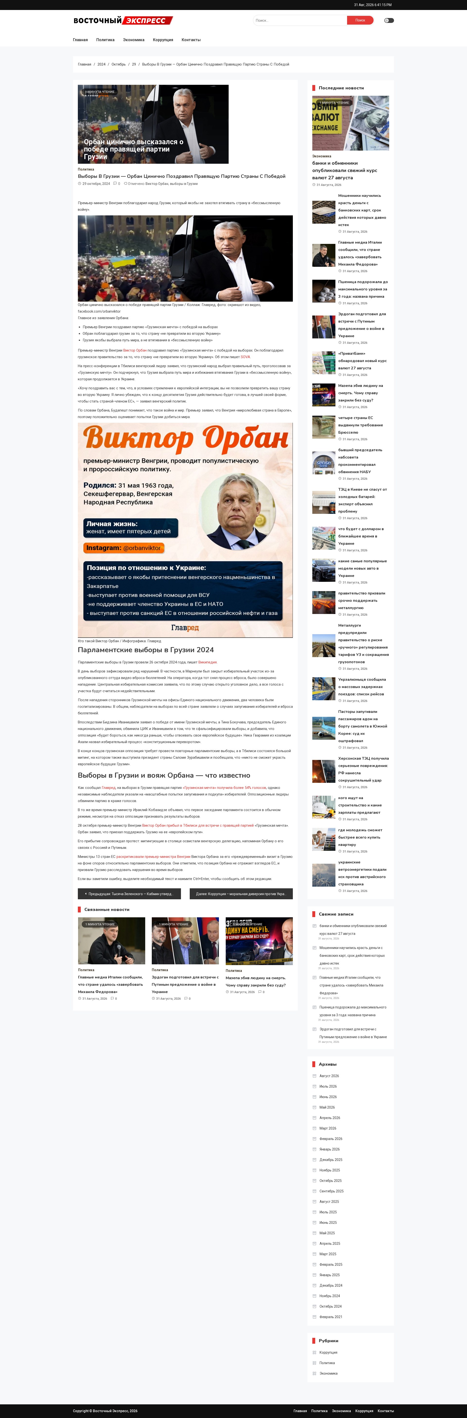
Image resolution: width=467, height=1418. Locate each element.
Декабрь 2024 (331, 1285)
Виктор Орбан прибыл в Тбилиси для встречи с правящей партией (198, 825)
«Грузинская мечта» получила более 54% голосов (224, 788)
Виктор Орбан (156, 184)
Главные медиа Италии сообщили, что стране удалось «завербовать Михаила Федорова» (110, 985)
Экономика (133, 40)
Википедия (207, 662)
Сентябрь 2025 (332, 1191)
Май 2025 (327, 1233)
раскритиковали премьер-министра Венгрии (153, 856)
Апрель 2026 (330, 1118)
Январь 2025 (330, 1275)
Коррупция (163, 40)
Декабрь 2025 (331, 1160)
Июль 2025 (328, 1212)
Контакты (191, 40)
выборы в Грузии (184, 184)
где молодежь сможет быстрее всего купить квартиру (360, 837)
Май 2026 (327, 1107)
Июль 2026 (328, 1086)
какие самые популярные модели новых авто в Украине (362, 568)
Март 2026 (328, 1128)
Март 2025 (328, 1254)
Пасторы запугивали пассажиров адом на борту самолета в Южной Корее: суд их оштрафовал (362, 726)
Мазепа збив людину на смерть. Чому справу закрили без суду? (360, 393)
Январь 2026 (330, 1149)
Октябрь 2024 (331, 1306)
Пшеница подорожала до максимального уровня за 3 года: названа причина (363, 289)
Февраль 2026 (331, 1139)
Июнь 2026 (328, 1097)
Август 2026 (329, 1076)
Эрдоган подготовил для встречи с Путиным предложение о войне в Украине (185, 985)
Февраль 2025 (331, 1264)
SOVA (245, 357)
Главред (109, 788)
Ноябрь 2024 (330, 1296)
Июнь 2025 (328, 1223)
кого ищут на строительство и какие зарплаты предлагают (360, 805)
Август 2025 (329, 1202)
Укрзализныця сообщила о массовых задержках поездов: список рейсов (362, 687)
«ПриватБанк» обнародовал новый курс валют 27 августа (362, 361)
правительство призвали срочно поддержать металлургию (361, 601)
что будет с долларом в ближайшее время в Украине (361, 536)
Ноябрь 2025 (330, 1170)
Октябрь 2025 (331, 1181)
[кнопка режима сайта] (389, 20)
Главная (80, 40)
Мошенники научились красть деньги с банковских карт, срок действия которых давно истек (362, 210)
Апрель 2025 (330, 1244)
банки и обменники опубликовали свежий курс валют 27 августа (344, 170)
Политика (105, 40)
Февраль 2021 (331, 1317)
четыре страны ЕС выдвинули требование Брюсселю (360, 425)
